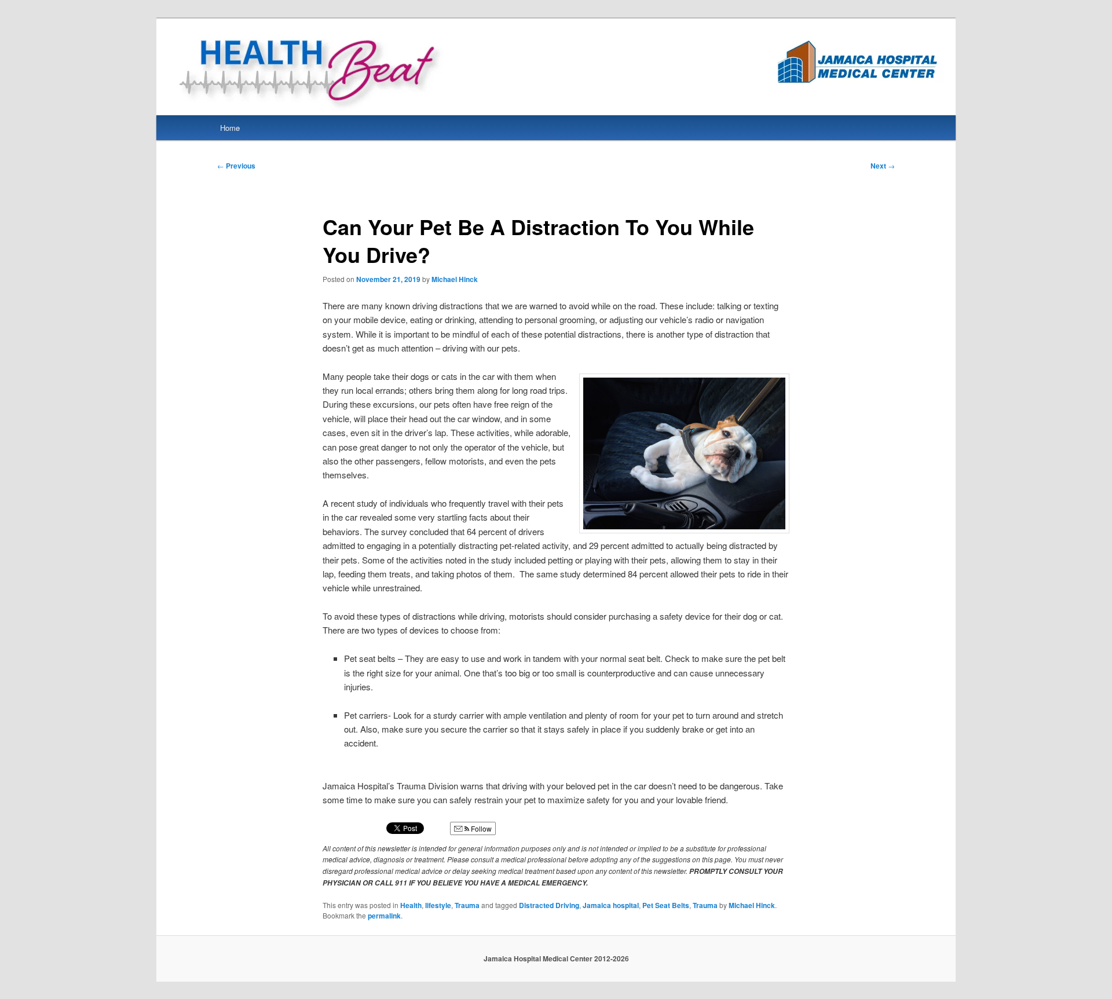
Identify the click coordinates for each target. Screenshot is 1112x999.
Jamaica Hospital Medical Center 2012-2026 (556, 958)
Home (230, 127)
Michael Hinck (454, 279)
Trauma (467, 905)
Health (411, 905)
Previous (236, 165)
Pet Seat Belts (665, 905)
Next (882, 165)
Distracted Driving (549, 905)
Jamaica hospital (611, 905)
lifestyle (438, 905)
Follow (480, 828)
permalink (384, 915)
